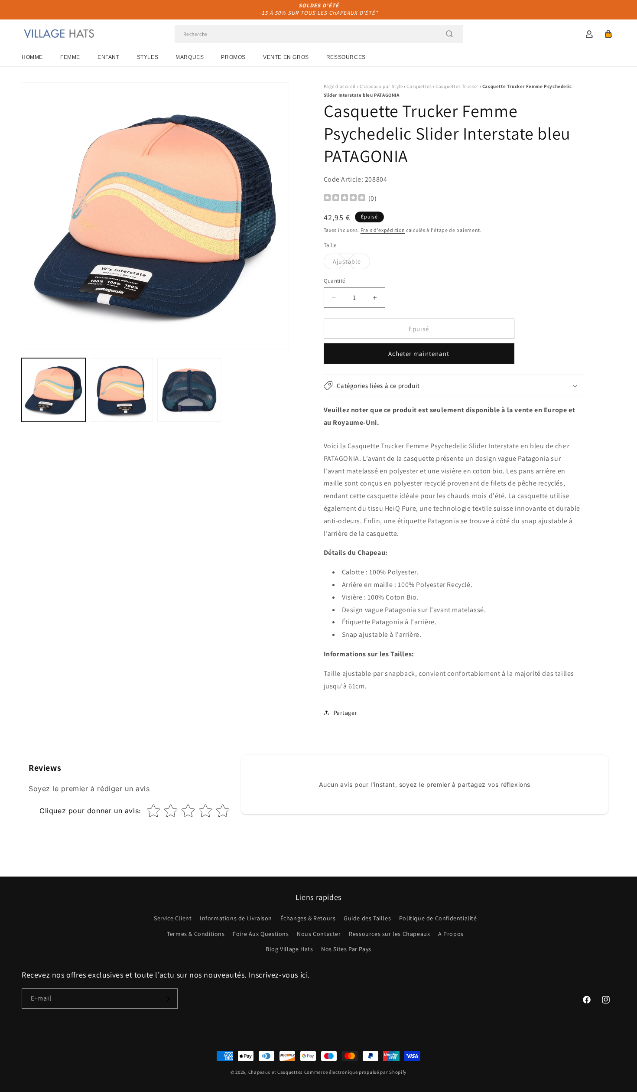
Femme (70, 57)
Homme (32, 57)
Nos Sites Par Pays (346, 949)
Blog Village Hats (289, 949)
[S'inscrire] (167, 999)
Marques (190, 57)
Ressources (346, 57)
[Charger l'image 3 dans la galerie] (189, 390)
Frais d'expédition (383, 230)
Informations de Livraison (236, 918)
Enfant (109, 57)
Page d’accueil (340, 86)
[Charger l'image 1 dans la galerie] (53, 390)
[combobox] (319, 34)
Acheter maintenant (418, 353)
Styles (148, 57)
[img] (344, 198)
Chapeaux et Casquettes (275, 1072)
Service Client (173, 918)
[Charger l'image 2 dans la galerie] (121, 390)
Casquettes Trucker (457, 86)
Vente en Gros (286, 57)
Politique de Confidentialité (438, 918)
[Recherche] (449, 33)
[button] (608, 33)
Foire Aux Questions (261, 934)
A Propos (451, 934)
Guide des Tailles (367, 918)
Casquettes (419, 86)
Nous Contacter (319, 934)
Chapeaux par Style (381, 86)
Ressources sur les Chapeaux (389, 934)
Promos (233, 57)
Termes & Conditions (195, 934)
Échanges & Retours (308, 918)
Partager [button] (346, 713)
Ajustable (351, 263)
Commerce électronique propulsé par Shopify (355, 1072)
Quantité (334, 280)
